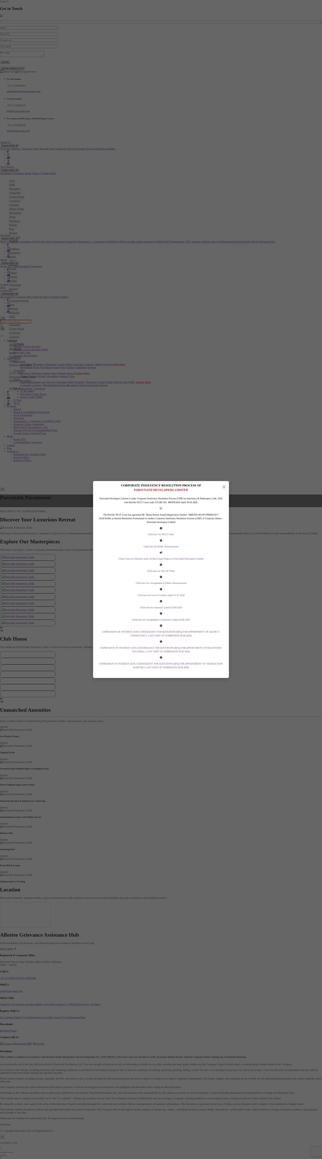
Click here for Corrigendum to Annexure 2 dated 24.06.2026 (161, 620)
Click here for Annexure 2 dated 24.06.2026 (161, 607)
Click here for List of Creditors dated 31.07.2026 (161, 595)
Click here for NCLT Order (161, 534)
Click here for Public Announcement (161, 546)
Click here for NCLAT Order (161, 571)
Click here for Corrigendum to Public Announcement (161, 583)
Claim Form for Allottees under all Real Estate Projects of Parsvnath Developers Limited (161, 559)
